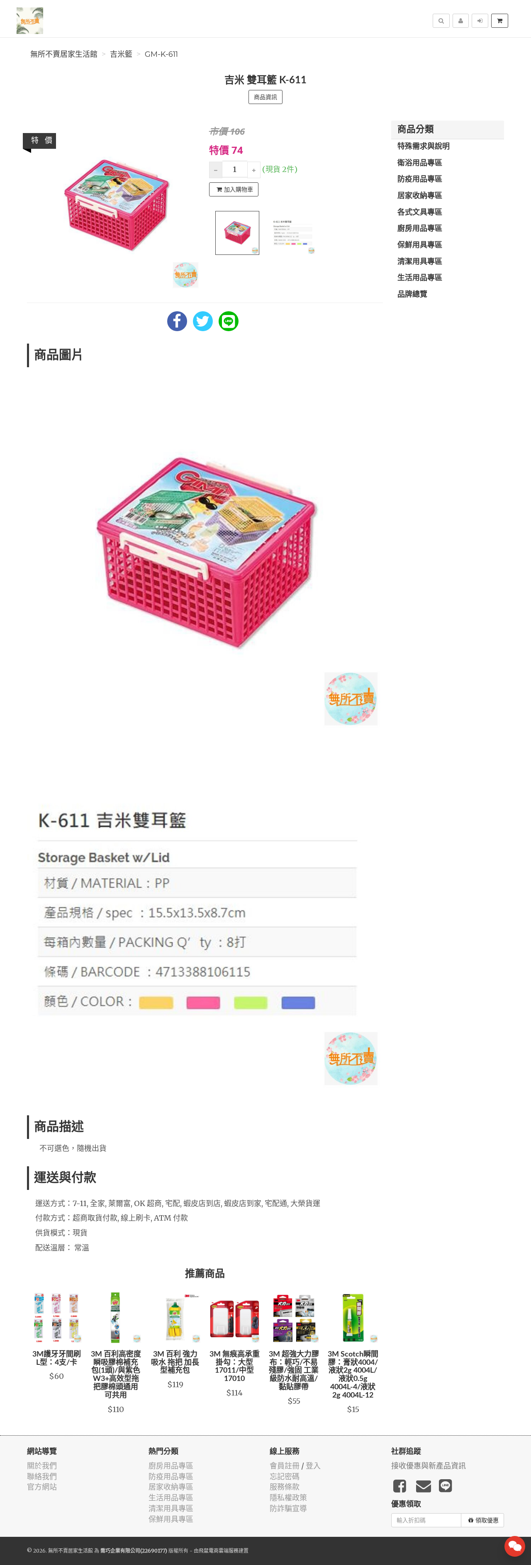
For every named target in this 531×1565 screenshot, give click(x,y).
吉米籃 (121, 54)
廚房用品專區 (419, 229)
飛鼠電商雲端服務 (219, 1551)
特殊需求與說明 (423, 146)
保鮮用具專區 (419, 245)
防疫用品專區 (419, 179)
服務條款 (285, 1487)
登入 (313, 1466)
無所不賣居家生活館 (63, 54)
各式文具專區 (419, 212)
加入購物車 (238, 189)
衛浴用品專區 (419, 163)
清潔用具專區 (419, 262)
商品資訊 (265, 97)
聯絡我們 (42, 1476)
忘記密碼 (285, 1476)
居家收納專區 (419, 196)
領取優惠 (487, 1520)
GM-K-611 (161, 54)
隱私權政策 (288, 1497)
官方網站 (42, 1487)
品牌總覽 (412, 294)
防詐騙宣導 (288, 1508)
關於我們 (42, 1466)
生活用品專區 (419, 278)
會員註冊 (285, 1466)
